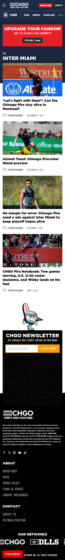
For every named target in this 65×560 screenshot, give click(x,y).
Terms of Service (13, 489)
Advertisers (10, 471)
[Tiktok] (25, 452)
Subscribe (45, 5)
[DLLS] (18, 542)
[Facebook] (4, 452)
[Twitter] (9, 452)
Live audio (12, 554)
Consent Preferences (15, 495)
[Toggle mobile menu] (4, 5)
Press (6, 477)
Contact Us (9, 514)
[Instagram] (14, 452)
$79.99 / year (32, 40)
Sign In (58, 5)
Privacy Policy (11, 483)
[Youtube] (19, 452)
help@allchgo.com (14, 520)
